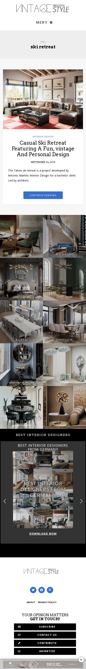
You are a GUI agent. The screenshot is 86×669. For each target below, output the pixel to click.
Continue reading (43, 195)
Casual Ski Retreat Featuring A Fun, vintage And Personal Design (43, 148)
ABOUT (31, 603)
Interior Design (43, 136)
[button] (81, 501)
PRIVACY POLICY (47, 603)
